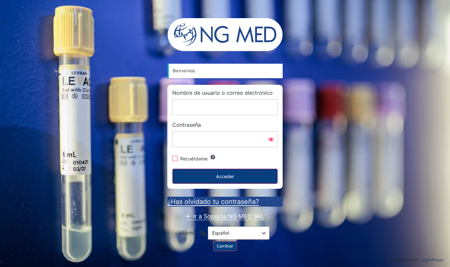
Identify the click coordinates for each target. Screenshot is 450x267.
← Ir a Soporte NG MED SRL (225, 216)
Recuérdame (194, 158)
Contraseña (186, 125)
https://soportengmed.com (225, 34)
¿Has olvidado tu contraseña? (213, 202)
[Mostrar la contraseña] (271, 139)
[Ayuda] (213, 157)
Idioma (188, 233)
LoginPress (432, 259)
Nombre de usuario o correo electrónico (222, 93)
